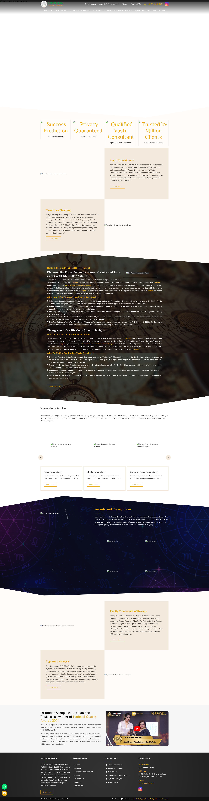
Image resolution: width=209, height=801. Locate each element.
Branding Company (162, 799)
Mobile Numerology (96, 472)
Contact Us (136, 4)
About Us (48, 10)
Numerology (97, 10)
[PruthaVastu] (51, 4)
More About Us (55, 387)
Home (77, 765)
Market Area (79, 786)
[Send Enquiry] (4, 793)
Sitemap (78, 782)
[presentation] (40, 457)
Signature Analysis (142, 10)
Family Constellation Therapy (119, 10)
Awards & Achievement (109, 4)
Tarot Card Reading (81, 10)
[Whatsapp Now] (4, 787)
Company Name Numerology (144, 472)
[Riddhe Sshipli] (112, 541)
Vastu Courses (159, 10)
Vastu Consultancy (62, 10)
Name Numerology (53, 472)
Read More (117, 186)
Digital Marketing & (149, 799)
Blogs (124, 4)
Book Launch (90, 4)
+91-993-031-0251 (155, 4)
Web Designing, (138, 799)
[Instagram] (167, 4)
